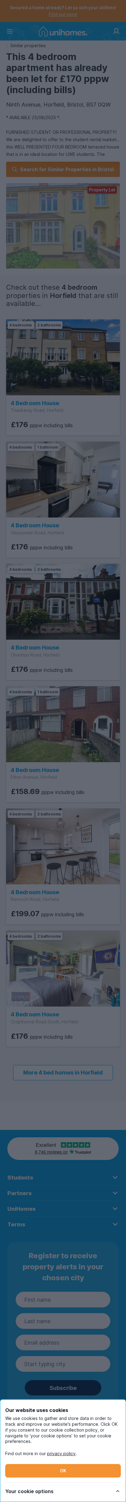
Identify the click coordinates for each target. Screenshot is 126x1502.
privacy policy (61, 1453)
